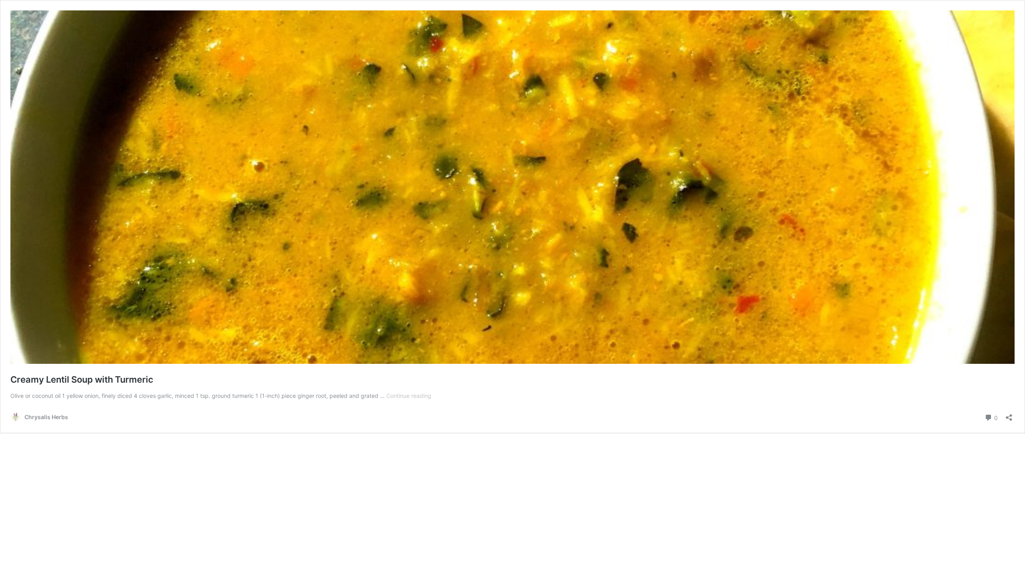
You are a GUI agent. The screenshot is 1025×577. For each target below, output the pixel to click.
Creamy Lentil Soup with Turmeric (81, 379)
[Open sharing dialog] (1009, 415)
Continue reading (408, 395)
